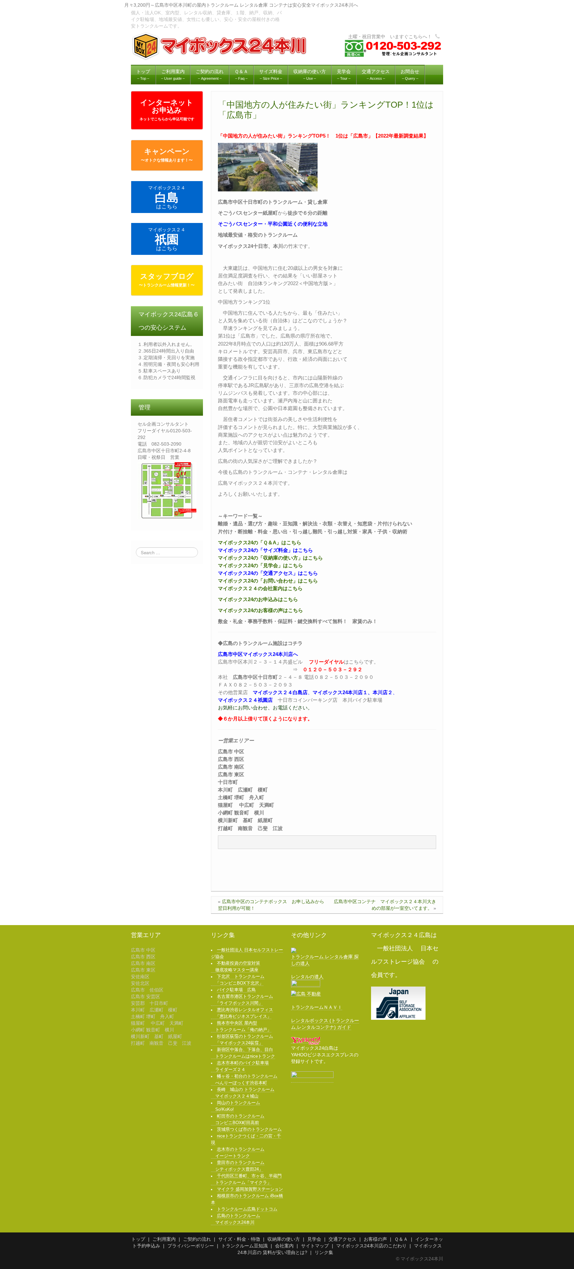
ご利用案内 (164, 1239)
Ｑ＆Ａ (401, 1239)
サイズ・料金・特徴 (239, 1239)
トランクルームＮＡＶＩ (316, 1007)
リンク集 (324, 1252)
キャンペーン (167, 154)
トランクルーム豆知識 (244, 1245)
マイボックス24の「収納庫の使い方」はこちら (270, 558)
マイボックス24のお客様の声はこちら (260, 610)
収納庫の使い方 (283, 1239)
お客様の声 (375, 1239)
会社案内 (284, 1245)
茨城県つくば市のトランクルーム (249, 1129)
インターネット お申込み (167, 109)
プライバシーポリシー (190, 1245)
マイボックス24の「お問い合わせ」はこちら (268, 580)
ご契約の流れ (197, 1239)
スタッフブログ (167, 279)
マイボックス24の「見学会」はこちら (260, 565)
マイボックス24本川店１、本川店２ (353, 692)
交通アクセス (342, 1239)
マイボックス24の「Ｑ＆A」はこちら (259, 542)
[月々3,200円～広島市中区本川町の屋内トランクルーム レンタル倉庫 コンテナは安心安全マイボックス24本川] (220, 46)
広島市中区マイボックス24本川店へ (258, 654)
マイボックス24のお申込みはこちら (258, 599)
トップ (138, 1239)
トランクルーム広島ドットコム (247, 1209)
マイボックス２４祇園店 (245, 700)
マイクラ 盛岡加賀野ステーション (250, 1189)
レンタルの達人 (307, 976)
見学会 (314, 1239)
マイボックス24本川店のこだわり (371, 1245)
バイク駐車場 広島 (236, 990)
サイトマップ (315, 1245)
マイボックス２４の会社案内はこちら (260, 588)
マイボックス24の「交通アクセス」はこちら (268, 573)
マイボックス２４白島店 (280, 692)
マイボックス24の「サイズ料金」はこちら (265, 550)
